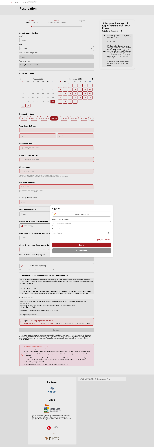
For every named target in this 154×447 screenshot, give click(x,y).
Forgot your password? (103, 240)
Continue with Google (81, 214)
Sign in (81, 245)
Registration (81, 250)
